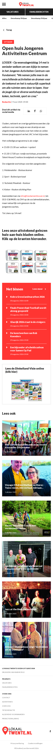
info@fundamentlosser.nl (33, 196)
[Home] (26, 4)
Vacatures (13, 12)
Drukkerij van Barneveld (13, 672)
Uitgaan (8, 42)
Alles (4, 18)
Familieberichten (39, 12)
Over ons (6, 706)
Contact (6, 697)
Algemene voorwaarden (13, 714)
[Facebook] (50, 731)
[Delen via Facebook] (35, 111)
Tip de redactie (8, 710)
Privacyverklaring (10, 719)
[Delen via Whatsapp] (41, 111)
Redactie (6, 102)
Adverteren (7, 702)
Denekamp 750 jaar (19, 18)
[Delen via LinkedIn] (29, 111)
